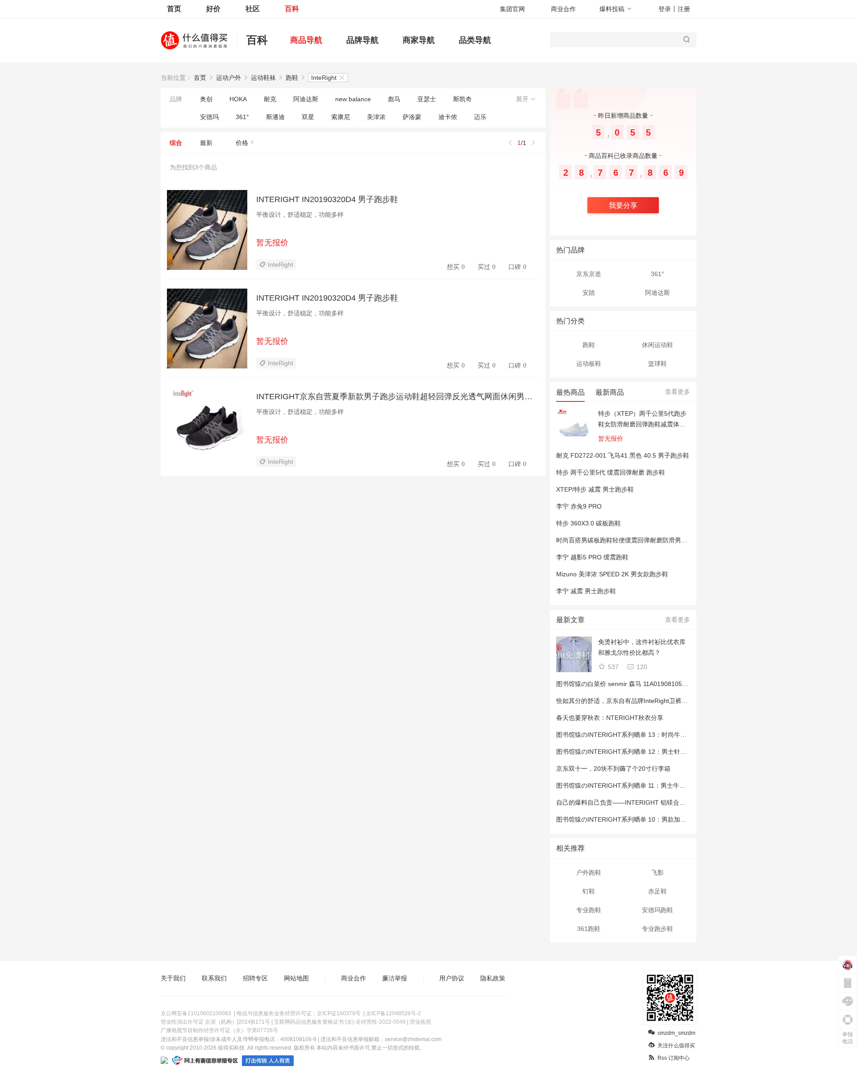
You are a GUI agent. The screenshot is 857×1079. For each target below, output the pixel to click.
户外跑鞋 (588, 872)
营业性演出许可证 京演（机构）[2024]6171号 (215, 1022)
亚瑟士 (426, 99)
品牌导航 (362, 40)
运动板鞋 (588, 363)
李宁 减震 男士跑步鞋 (586, 591)
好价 (213, 8)
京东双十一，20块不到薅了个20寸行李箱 (613, 768)
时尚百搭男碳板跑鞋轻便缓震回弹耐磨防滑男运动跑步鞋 (634, 540)
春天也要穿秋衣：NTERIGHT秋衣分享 (609, 717)
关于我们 (173, 978)
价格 (242, 142)
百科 (292, 8)
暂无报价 (272, 242)
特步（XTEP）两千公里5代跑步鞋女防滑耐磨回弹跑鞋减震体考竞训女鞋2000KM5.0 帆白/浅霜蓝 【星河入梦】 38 (642, 420)
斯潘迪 (275, 116)
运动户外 (228, 77)
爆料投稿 (611, 8)
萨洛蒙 (412, 116)
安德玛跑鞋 (657, 910)
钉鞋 (588, 891)
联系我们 (214, 978)
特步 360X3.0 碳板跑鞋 (588, 523)
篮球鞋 (657, 363)
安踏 (588, 292)
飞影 (657, 872)
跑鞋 (292, 77)
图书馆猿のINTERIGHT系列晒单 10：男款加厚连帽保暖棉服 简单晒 (650, 819)
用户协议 (451, 978)
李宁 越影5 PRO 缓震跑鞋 (592, 557)
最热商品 (570, 392)
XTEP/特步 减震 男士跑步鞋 (595, 489)
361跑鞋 (588, 928)
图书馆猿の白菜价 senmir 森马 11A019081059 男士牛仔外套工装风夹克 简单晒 (666, 683)
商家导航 (419, 40)
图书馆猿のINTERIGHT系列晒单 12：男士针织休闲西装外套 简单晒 (650, 751)
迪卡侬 (447, 116)
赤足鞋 (657, 891)
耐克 (270, 99)
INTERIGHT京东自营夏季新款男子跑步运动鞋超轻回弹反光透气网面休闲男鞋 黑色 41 (397, 396)
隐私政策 (492, 978)
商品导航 (306, 40)
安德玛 (209, 116)
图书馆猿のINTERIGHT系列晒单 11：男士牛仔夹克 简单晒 (637, 785)
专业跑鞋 (588, 910)
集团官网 (512, 8)
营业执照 (420, 1022)
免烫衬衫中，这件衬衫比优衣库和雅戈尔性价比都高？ (642, 647)
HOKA (238, 99)
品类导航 (475, 40)
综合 (176, 142)
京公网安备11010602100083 (196, 1013)
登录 (664, 8)
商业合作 (563, 8)
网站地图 (296, 978)
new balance (353, 99)
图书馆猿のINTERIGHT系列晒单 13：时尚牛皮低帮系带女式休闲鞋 (649, 734)
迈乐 (480, 116)
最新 (206, 142)
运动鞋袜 (263, 77)
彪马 (394, 99)
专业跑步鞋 (657, 928)
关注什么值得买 (676, 1045)
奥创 (206, 99)
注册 (684, 8)
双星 (308, 116)
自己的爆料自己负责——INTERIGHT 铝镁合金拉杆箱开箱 (636, 802)
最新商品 (609, 392)
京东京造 (588, 273)
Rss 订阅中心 (673, 1058)
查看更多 (677, 391)
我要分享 (623, 205)
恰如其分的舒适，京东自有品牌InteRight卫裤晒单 (625, 700)
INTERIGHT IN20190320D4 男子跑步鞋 (327, 199)
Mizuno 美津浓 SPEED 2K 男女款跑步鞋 (612, 574)
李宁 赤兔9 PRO (579, 506)
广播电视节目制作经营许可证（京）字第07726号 (219, 1030)
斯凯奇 (462, 99)
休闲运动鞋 (657, 344)
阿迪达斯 (305, 99)
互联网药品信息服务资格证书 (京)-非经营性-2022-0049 (340, 1022)
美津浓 (376, 116)
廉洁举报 (394, 978)
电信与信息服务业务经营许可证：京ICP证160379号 (299, 1013)
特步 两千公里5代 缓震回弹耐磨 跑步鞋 (610, 472)
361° (242, 116)
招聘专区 (255, 978)
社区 (252, 8)
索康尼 (340, 116)
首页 (174, 8)
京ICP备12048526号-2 (393, 1013)
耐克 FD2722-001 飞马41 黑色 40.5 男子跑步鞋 (622, 455)
